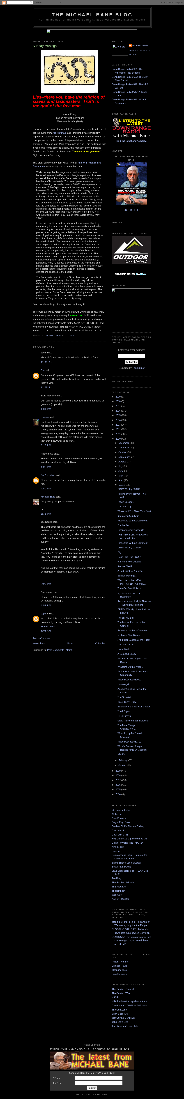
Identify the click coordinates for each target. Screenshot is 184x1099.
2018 (118, 401)
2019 (118, 396)
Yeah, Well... (124, 649)
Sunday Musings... (127, 575)
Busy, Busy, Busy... (128, 702)
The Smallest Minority (123, 882)
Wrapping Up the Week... (131, 667)
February (123, 760)
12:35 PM (47, 387)
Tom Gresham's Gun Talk (125, 1026)
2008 (118, 775)
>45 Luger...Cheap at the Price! (134, 640)
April (121, 480)
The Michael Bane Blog (92, 14)
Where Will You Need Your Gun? (134, 511)
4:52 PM (46, 605)
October (122, 452)
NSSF (115, 997)
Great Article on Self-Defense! (133, 720)
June (121, 471)
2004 (118, 794)
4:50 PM (46, 488)
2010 (118, 438)
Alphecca (116, 814)
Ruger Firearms (120, 961)
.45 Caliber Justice (121, 810)
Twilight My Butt (126, 617)
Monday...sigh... (126, 506)
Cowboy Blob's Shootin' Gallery (128, 826)
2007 (118, 780)
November (124, 447)
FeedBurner (138, 368)
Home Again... (125, 684)
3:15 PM (46, 445)
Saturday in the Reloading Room (134, 706)
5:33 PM (46, 513)
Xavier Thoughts (120, 899)
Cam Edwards (119, 818)
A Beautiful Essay (127, 654)
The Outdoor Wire (121, 993)
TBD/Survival (124, 716)
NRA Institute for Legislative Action (130, 1001)
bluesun (45, 417)
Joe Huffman (59, 132)
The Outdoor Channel (123, 989)
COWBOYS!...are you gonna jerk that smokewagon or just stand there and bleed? (131, 940)
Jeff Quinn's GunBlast (123, 1017)
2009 (118, 770)
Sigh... (121, 552)
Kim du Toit (118, 847)
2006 (118, 785)
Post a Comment (41, 638)
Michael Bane (48, 496)
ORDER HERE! (131, 210)
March (122, 485)
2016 (118, 410)
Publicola (116, 851)
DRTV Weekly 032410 (129, 547)
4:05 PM (46, 467)
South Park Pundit (121, 866)
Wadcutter (117, 894)
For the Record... (126, 525)
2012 (118, 429)
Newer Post (39, 643)
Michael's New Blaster (129, 635)
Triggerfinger (118, 890)
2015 (118, 415)
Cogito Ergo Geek (121, 822)
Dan (43, 370)
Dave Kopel (118, 830)
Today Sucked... (126, 502)
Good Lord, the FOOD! (129, 557)
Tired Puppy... (125, 711)
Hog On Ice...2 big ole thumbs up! (129, 838)
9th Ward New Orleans (129, 561)
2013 (118, 424)
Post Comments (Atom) (59, 650)
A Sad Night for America (130, 571)
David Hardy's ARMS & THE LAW (129, 1005)
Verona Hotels (48, 626)
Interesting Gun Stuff (128, 516)
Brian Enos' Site (120, 1013)
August (122, 461)
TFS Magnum (119, 886)
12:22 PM (47, 362)
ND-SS (121, 754)
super (44, 613)
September (124, 457)
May (121, 475)
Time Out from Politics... (130, 588)
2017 (118, 406)
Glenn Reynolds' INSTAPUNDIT (128, 842)
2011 (118, 434)
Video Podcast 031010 (129, 679)
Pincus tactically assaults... (132, 530)
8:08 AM (46, 630)
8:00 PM (46, 584)
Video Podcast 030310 (129, 741)
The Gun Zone (119, 1009)
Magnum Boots (120, 970)
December (124, 443)
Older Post (100, 643)
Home (70, 643)
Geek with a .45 (120, 834)
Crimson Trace (119, 965)
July (120, 466)
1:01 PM (46, 409)
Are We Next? (125, 566)
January (122, 765)
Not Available (47, 475)
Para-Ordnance (119, 974)
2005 (118, 789)
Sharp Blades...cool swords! (126, 862)
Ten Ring (116, 878)
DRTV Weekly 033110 (129, 489)
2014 (118, 420)
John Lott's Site (120, 1022)
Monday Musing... (127, 644)
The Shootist (124, 697)
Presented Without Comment (133, 520)
